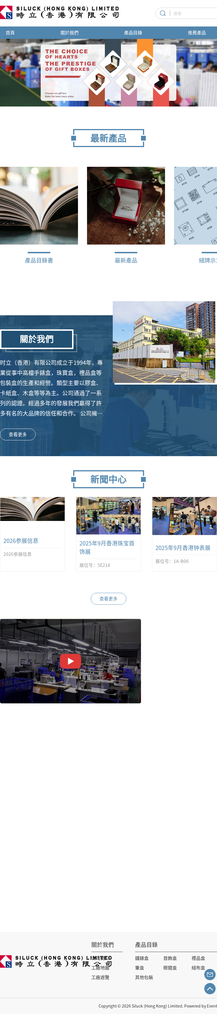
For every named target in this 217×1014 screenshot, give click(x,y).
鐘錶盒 (142, 958)
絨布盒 (198, 968)
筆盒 (139, 968)
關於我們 (69, 32)
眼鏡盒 (170, 968)
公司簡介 (100, 958)
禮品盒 (198, 958)
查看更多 (18, 434)
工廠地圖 (100, 968)
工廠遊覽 (100, 977)
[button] (108, 100)
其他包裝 (144, 977)
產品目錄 (133, 32)
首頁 (10, 32)
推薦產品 (197, 32)
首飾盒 (170, 958)
